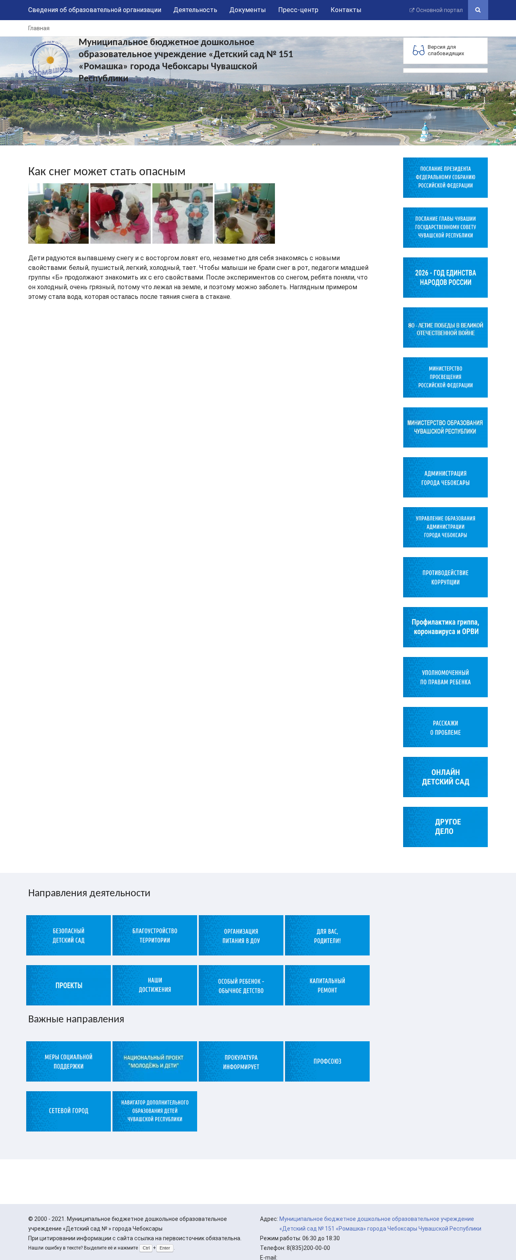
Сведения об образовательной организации (94, 10)
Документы (247, 10)
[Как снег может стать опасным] (58, 213)
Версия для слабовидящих (446, 50)
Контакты (346, 10)
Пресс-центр (298, 10)
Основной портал (439, 10)
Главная (39, 28)
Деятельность (195, 10)
